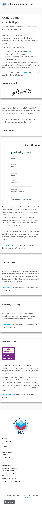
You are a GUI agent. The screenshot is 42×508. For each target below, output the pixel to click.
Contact (7, 458)
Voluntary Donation (8, 471)
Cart (5, 449)
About (4, 455)
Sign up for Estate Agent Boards (13, 481)
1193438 (26, 498)
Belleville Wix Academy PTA (20, 4)
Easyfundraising (7, 465)
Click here (5, 245)
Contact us (6, 288)
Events (4, 439)
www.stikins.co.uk (8, 395)
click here (23, 72)
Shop (4, 444)
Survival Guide (7, 452)
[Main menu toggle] (38, 4)
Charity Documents (8, 473)
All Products (8, 447)
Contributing (6, 441)
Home (4, 436)
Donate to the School (9, 468)
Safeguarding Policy (9, 479)
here (29, 51)
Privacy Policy (6, 476)
